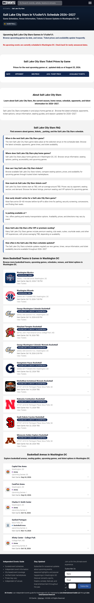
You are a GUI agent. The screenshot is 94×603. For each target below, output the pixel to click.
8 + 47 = (66, 586)
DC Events (6, 8)
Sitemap (41, 598)
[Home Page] (8, 3)
